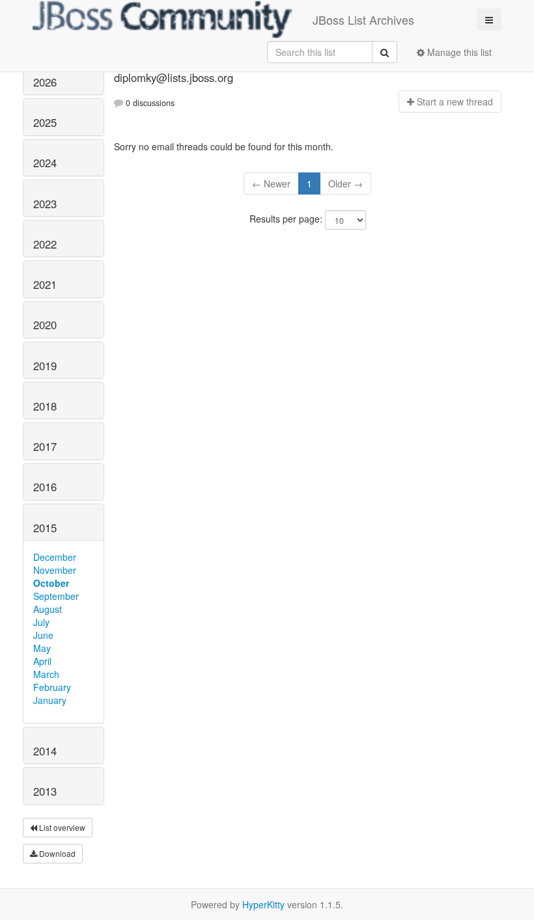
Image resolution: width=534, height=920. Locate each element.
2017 (45, 446)
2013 (45, 791)
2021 (45, 284)
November (54, 569)
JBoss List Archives (363, 19)
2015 (45, 527)
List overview (61, 827)
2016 (45, 486)
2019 (45, 365)
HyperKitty (263, 904)
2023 (45, 203)
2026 (45, 82)
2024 (45, 162)
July (41, 622)
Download (56, 853)
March (46, 674)
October (51, 582)
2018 (45, 406)
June (43, 635)
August (47, 609)
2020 (45, 324)
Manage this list (458, 52)
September (56, 595)
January (49, 700)
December (54, 556)
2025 (45, 122)
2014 (45, 751)
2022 (45, 244)
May (42, 648)
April (42, 661)
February (52, 687)
